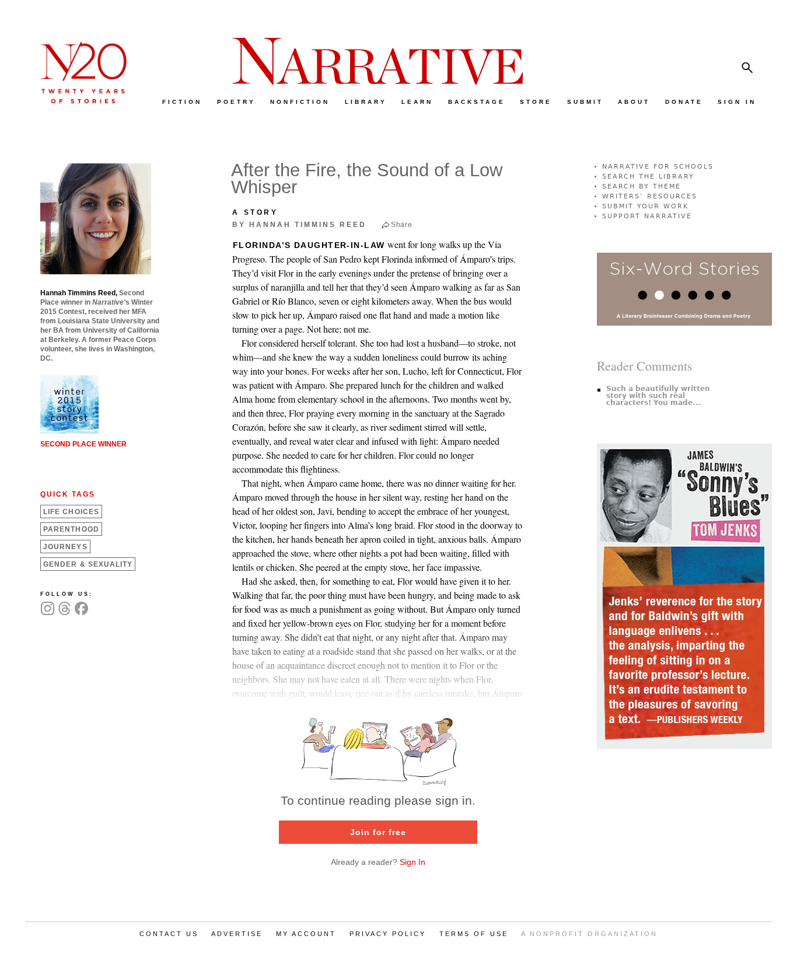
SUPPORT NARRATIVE (647, 216)
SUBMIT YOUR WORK (645, 206)
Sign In (412, 862)
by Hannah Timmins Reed (299, 225)
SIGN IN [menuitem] (737, 102)
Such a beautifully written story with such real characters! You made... (658, 396)
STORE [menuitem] (536, 102)
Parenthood (71, 529)
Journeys (65, 547)
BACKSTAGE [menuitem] (476, 102)
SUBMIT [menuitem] (585, 102)
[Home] (77, 101)
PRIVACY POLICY (387, 933)
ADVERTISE (237, 933)
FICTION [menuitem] (182, 102)
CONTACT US (168, 933)
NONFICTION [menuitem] (300, 102)
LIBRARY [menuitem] (366, 102)
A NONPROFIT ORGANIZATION (589, 933)
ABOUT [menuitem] (634, 102)
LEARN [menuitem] (417, 102)
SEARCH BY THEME (641, 186)
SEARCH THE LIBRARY (648, 176)
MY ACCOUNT (306, 933)
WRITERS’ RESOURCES (649, 196)
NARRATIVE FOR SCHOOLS (658, 166)
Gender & (87, 564)
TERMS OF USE (473, 933)
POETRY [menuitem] (236, 102)
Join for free (378, 832)
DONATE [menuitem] (684, 102)
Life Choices (71, 512)
